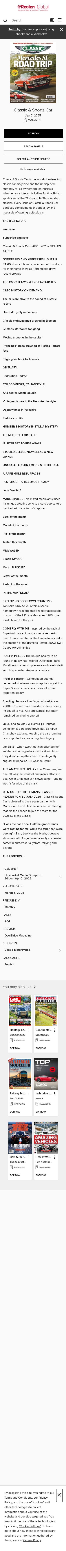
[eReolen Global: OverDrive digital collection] (33, 8)
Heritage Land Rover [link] (18, 1030)
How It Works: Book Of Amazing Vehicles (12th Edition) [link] (44, 1157)
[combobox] (25, 20)
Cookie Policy (32, 1540)
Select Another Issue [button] (32, 159)
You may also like (18, 987)
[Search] (5, 20)
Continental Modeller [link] (44, 1030)
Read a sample (33, 146)
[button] (33, 133)
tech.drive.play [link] (44, 1093)
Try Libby (14, 29)
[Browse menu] (59, 20)
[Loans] (52, 20)
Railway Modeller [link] (18, 1093)
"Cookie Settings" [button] (30, 1526)
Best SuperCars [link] (18, 1157)
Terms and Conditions (18, 1498)
